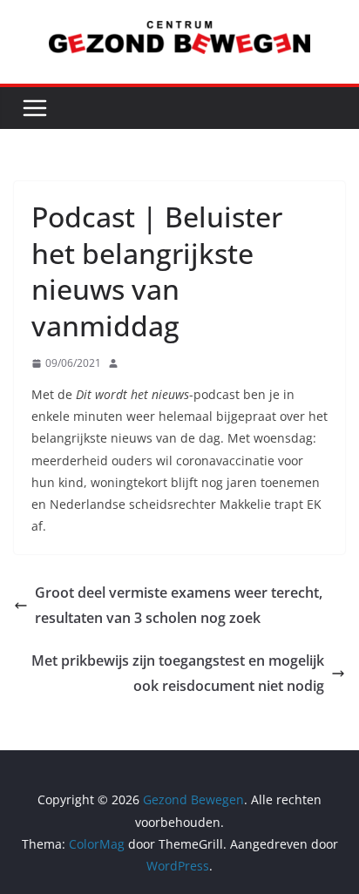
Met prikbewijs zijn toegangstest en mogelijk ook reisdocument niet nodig (177, 673)
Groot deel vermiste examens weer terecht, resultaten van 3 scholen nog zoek (178, 605)
